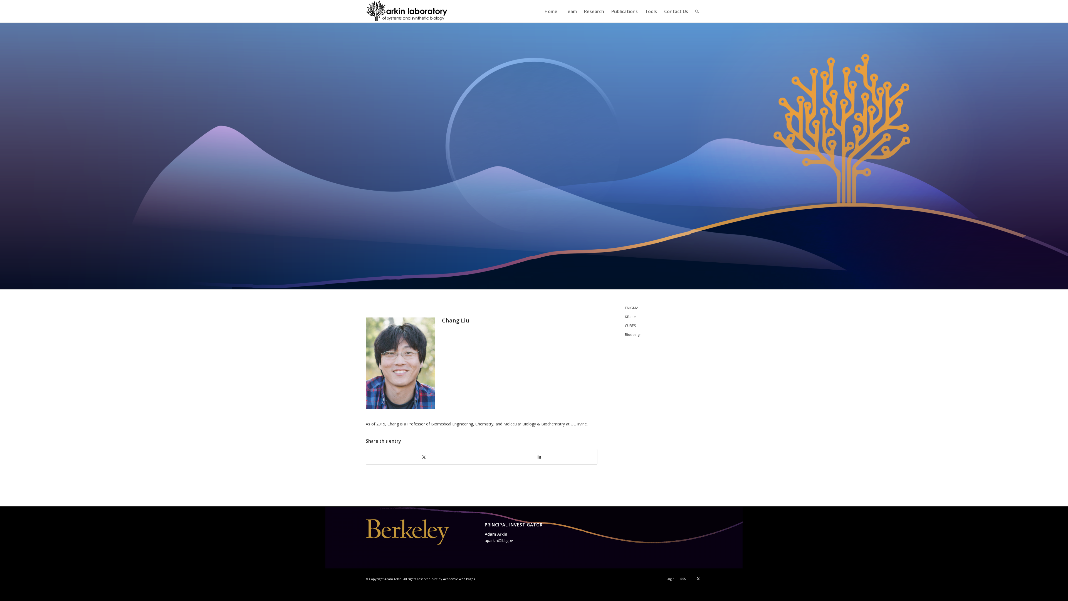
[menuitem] (551, 11)
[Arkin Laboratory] (407, 11)
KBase (630, 316)
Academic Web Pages (459, 579)
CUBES (630, 325)
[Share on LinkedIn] (539, 456)
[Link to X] (698, 578)
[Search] (697, 11)
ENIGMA (631, 307)
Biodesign (633, 334)
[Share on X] (424, 456)
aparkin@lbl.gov (499, 540)
